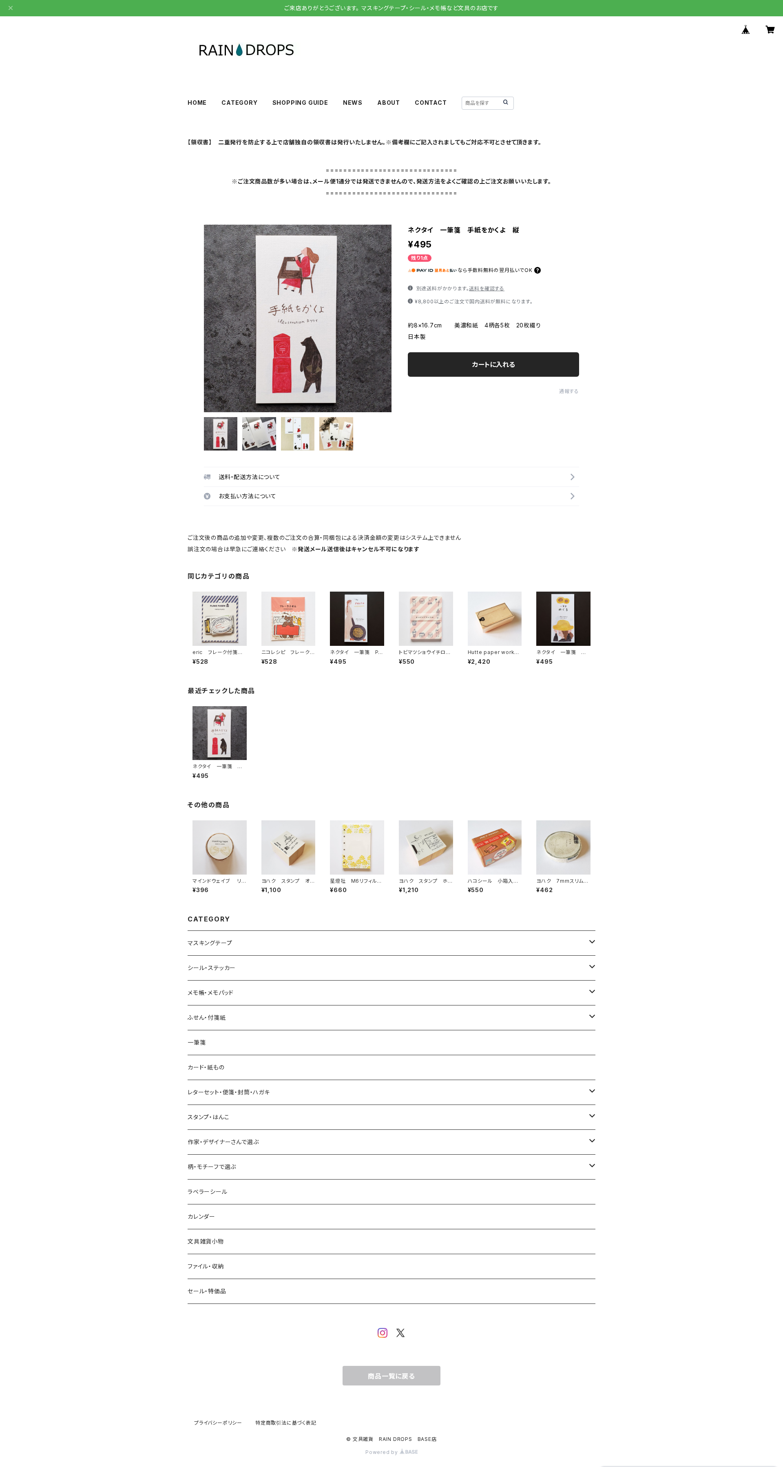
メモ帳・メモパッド (211, 992)
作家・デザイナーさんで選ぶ (223, 1141)
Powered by (382, 1452)
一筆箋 (197, 1042)
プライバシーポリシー (218, 1423)
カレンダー (201, 1216)
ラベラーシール (208, 1191)
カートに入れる (493, 364)
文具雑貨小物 (206, 1241)
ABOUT (388, 102)
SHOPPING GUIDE (300, 102)
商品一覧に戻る (391, 1376)
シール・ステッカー (212, 967)
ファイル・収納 (206, 1266)
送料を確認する (486, 288)
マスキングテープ (210, 942)
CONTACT (431, 102)
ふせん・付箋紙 (207, 1017)
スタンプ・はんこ (208, 1117)
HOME (197, 102)
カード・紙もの (206, 1067)
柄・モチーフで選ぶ (212, 1166)
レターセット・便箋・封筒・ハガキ (229, 1092)
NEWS (353, 102)
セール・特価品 (207, 1291)
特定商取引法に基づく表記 (285, 1423)
